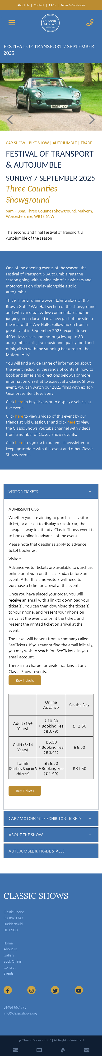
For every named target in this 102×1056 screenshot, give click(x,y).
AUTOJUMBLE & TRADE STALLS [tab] (37, 851)
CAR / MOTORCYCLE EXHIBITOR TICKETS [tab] (45, 818)
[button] (10, 120)
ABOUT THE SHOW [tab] (26, 834)
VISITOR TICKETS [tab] (23, 491)
